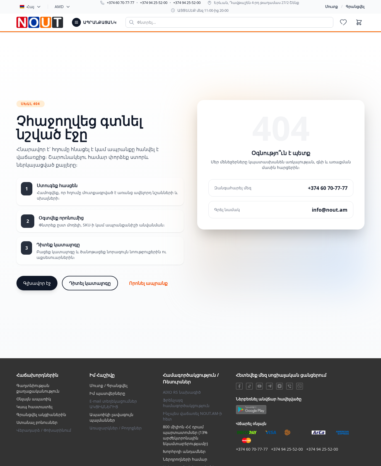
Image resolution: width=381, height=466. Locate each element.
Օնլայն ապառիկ (33, 399)
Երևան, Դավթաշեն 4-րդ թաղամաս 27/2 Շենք (256, 2)
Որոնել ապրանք (148, 283)
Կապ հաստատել (34, 406)
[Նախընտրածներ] (343, 22)
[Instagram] (279, 386)
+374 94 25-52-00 (153, 2)
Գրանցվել (355, 6)
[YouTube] (259, 386)
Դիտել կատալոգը (90, 283)
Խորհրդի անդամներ (184, 451)
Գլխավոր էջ (37, 283)
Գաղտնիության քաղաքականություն (37, 388)
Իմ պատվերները (107, 393)
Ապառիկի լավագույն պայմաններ (111, 417)
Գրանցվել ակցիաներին (41, 414)
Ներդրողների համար (185, 459)
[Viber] (289, 386)
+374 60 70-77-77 (120, 2)
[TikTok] (249, 386)
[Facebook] (239, 386)
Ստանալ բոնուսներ (36, 422)
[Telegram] (269, 386)
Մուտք (331, 6)
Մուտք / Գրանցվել (108, 385)
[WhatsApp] (299, 386)
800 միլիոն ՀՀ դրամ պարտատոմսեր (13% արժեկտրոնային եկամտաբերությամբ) (185, 435)
